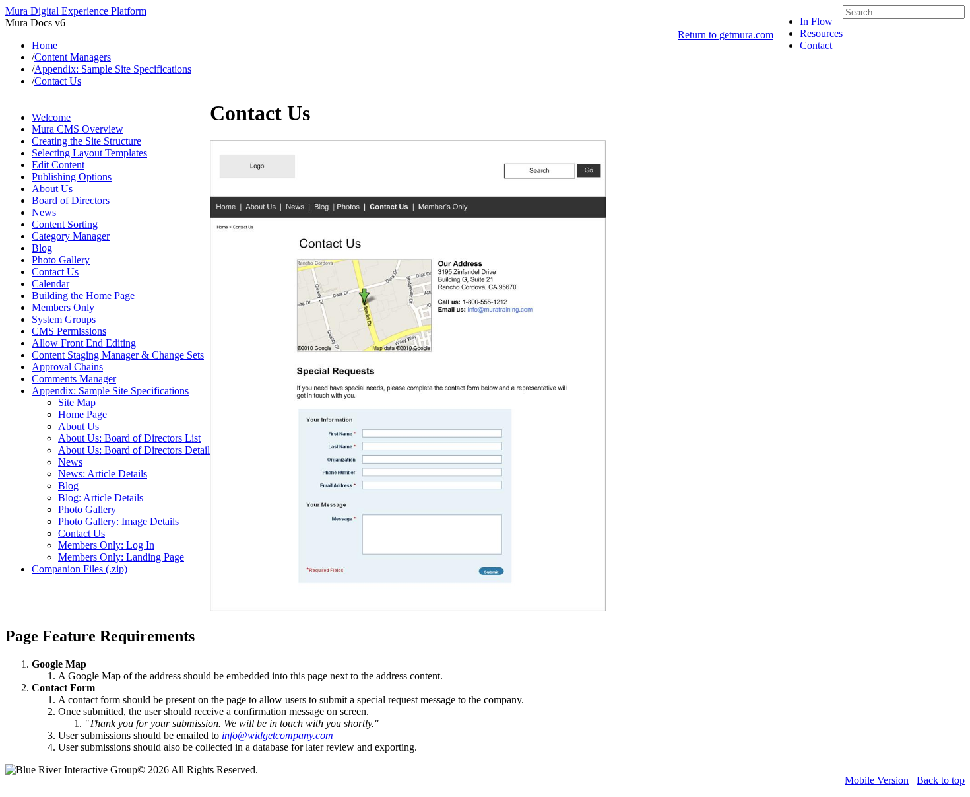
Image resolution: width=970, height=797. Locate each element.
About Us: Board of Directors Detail (134, 450)
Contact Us (55, 271)
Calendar (50, 283)
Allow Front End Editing (84, 343)
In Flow (816, 21)
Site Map (77, 402)
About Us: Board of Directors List (129, 438)
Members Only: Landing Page (121, 557)
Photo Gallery (61, 259)
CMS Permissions (69, 331)
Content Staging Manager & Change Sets (118, 355)
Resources (821, 33)
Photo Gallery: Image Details (118, 521)
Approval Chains (67, 366)
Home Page (82, 414)
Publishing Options (72, 176)
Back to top (941, 780)
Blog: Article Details (100, 497)
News (44, 212)
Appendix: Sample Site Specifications (110, 390)
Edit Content (58, 164)
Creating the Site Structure (86, 141)
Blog (42, 248)
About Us (52, 188)
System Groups (64, 319)
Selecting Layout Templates (89, 152)
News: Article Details (102, 473)
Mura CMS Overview (77, 129)
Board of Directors (71, 200)
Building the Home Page (83, 295)
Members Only (63, 307)
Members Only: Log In (106, 545)
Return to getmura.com (725, 34)
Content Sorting (65, 224)
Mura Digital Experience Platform (75, 11)
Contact (816, 45)
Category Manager (71, 236)
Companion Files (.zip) (79, 568)
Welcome (51, 117)
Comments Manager (74, 378)
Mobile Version (877, 780)
